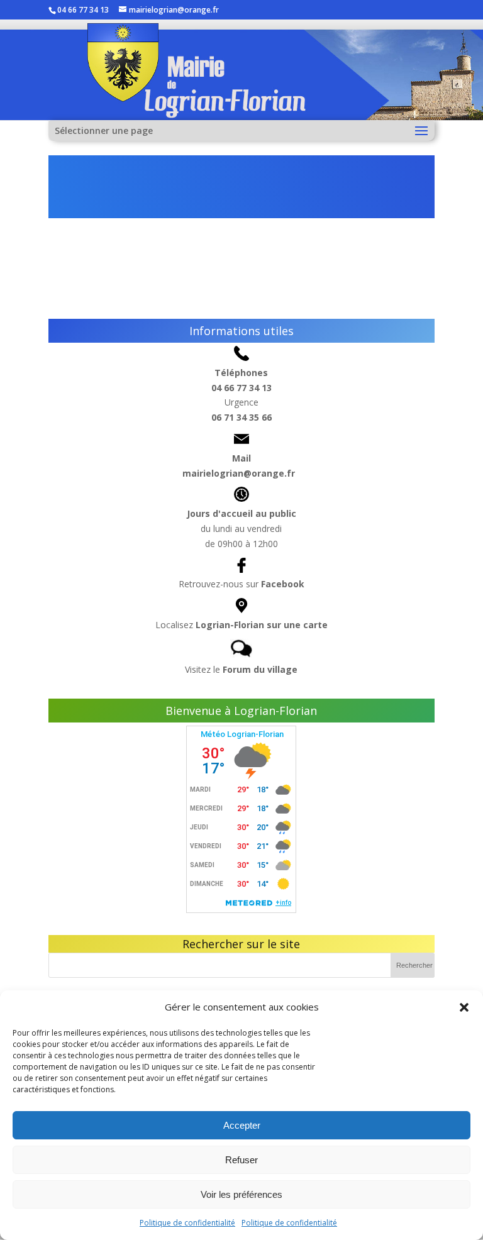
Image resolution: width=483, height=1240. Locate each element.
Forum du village (260, 669)
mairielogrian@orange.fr (238, 473)
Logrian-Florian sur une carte (262, 625)
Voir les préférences (241, 1194)
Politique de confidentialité (187, 1222)
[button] (464, 1007)
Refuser (241, 1159)
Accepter (241, 1125)
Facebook (282, 584)
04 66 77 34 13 (241, 388)
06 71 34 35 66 (241, 417)
